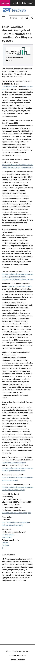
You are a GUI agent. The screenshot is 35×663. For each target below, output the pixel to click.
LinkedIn (5, 543)
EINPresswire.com (9, 87)
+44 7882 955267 (8, 535)
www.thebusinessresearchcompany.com (16, 513)
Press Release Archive (21, 651)
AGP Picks (5, 3)
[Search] (22, 18)
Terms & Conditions (17, 660)
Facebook (5, 545)
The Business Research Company (14, 463)
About (8, 651)
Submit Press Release (18, 655)
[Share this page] (32, 18)
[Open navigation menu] (3, 18)
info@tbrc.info (7, 537)
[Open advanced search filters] (26, 18)
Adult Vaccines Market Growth (20, 286)
